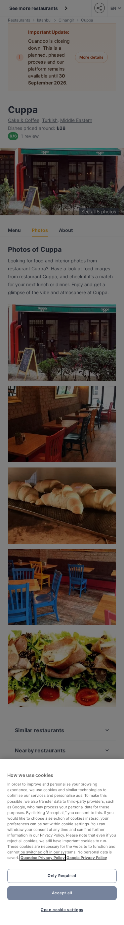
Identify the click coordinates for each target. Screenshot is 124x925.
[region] (62, 842)
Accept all (62, 893)
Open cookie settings (62, 909)
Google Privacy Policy (86, 857)
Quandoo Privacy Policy (43, 857)
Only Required (62, 875)
